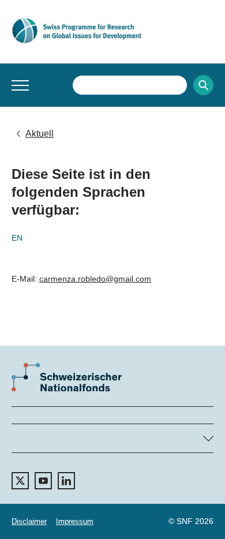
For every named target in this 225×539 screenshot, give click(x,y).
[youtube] (43, 480)
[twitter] (20, 480)
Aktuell (39, 134)
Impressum (74, 521)
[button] (20, 85)
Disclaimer (29, 521)
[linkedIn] (66, 480)
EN (17, 237)
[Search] (203, 85)
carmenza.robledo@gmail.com (95, 278)
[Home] (112, 30)
